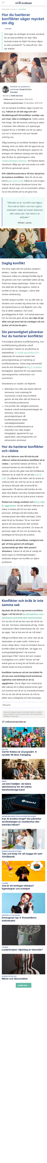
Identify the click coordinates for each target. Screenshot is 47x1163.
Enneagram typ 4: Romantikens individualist (19, 919)
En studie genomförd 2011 (27, 352)
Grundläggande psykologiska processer (19, 816)
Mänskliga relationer (9, 9)
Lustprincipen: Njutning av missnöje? (22, 949)
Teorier (5, 883)
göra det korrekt (15, 181)
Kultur (5, 749)
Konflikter (22, 9)
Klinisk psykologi (9, 976)
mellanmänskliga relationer (14, 161)
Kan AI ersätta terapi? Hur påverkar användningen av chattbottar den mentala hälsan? (21, 821)
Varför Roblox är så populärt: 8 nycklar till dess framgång (19, 753)
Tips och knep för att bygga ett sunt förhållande (22, 855)
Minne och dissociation (15, 978)
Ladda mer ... (23, 985)
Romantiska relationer (11, 851)
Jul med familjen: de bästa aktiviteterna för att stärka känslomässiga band (16, 786)
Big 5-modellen (34, 367)
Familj (4, 781)
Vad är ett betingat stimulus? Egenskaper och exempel (18, 887)
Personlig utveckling (11, 915)
